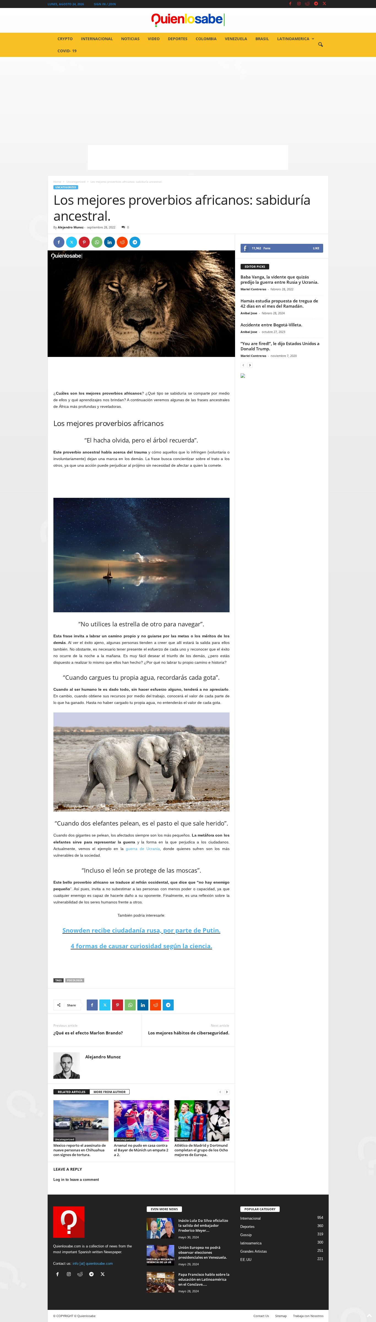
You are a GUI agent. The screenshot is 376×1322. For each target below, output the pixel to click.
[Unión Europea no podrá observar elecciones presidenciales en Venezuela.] (160, 1255)
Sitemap (281, 1316)
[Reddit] (307, 4)
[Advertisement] (188, 98)
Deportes (177, 38)
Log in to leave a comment (76, 1180)
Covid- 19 (67, 50)
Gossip (246, 1235)
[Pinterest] (84, 242)
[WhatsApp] (96, 242)
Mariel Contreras (253, 289)
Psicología (74, 980)
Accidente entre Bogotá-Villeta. (271, 324)
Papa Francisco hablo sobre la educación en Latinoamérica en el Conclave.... (204, 1279)
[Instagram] (299, 4)
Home (57, 182)
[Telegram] (316, 4)
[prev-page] (220, 1092)
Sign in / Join (105, 4)
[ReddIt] (122, 242)
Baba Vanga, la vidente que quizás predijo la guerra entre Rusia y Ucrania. (279, 279)
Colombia (206, 38)
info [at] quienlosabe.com (93, 1263)
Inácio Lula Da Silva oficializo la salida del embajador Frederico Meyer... (203, 1225)
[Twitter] (324, 4)
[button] (320, 45)
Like (316, 248)
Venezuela (236, 38)
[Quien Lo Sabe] (188, 20)
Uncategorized (75, 182)
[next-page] (227, 1092)
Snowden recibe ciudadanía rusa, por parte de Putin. (141, 930)
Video (154, 38)
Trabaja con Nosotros (308, 1316)
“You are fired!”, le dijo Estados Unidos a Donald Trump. (280, 346)
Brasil (262, 38)
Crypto (65, 38)
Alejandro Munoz (70, 227)
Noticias (130, 38)
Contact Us (261, 1316)
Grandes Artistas (253, 1251)
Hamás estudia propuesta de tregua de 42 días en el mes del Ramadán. (279, 303)
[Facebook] (290, 4)
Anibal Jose (249, 313)
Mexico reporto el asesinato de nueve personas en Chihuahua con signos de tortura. (79, 1150)
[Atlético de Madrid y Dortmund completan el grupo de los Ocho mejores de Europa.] (202, 1120)
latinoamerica (293, 38)
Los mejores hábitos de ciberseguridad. (188, 1033)
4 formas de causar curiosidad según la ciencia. (141, 946)
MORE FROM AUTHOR (110, 1092)
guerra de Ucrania (143, 848)
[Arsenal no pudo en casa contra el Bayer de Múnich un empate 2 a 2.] (141, 1120)
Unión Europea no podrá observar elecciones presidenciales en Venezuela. (202, 1252)
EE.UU (245, 1260)
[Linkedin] (109, 242)
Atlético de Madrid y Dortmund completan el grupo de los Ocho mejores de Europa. (201, 1150)
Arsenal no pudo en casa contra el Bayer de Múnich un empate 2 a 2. (141, 1150)
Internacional (97, 38)
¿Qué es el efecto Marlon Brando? (88, 1033)
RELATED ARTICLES (71, 1092)
